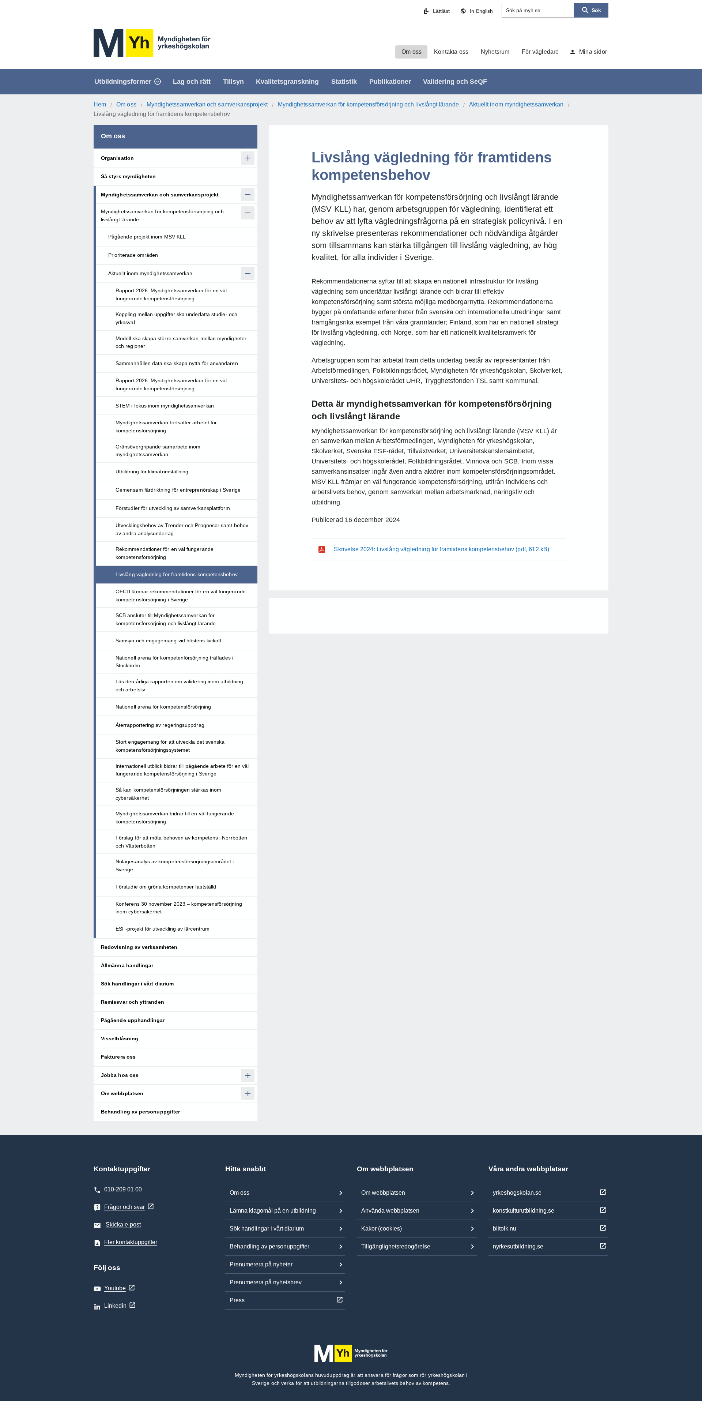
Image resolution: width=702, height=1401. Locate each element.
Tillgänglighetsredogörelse (395, 1246)
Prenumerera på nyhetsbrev (266, 1282)
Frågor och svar (124, 1207)
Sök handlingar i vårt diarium (267, 1228)
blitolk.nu (504, 1228)
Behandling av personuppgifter (269, 1246)
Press (237, 1300)
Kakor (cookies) (381, 1228)
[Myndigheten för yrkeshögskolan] (152, 43)
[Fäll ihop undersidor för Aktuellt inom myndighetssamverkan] (247, 273)
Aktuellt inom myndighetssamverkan (516, 104)
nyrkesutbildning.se (518, 1246)
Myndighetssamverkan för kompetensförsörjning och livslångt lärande (368, 104)
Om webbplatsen (383, 1193)
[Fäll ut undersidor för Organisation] (247, 158)
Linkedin (115, 1306)
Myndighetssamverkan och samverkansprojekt (207, 104)
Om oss (126, 104)
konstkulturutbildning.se (523, 1210)
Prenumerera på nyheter (261, 1264)
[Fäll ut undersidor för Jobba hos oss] (247, 1075)
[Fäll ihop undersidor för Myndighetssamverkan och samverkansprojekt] (247, 194)
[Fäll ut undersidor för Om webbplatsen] (247, 1093)
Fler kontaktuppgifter (130, 1242)
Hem (100, 104)
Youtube (115, 1288)
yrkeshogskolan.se (517, 1193)
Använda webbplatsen (390, 1210)
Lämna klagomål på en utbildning (273, 1210)
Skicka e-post (123, 1224)
